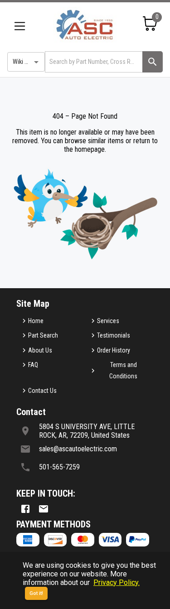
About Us (40, 350)
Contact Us (42, 390)
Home (36, 320)
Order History (113, 350)
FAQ (33, 364)
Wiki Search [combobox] (28, 61)
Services (108, 320)
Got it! (36, 593)
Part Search (43, 335)
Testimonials (113, 335)
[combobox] (93, 62)
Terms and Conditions (123, 370)
